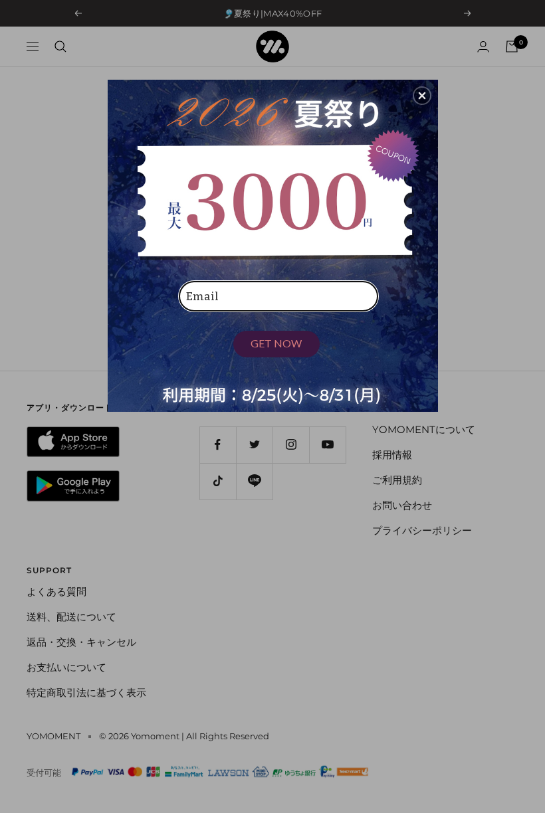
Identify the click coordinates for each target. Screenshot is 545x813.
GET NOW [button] (276, 343)
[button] (422, 96)
